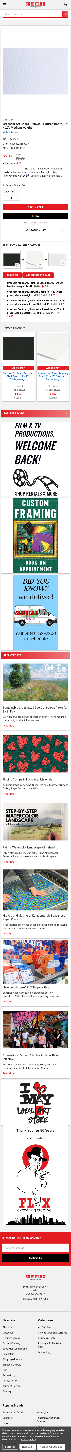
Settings (10, 1447)
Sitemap (7, 1391)
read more (8, 725)
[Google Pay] (35, 216)
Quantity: (9, 191)
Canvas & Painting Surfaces (52, 1332)
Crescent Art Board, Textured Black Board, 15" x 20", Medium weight (18, 376)
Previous (4, 367)
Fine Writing (44, 1352)
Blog (5, 1370)
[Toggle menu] (4, 4)
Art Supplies (44, 1327)
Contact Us (8, 1354)
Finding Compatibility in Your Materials (27, 779)
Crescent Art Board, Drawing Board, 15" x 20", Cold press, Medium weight (53, 376)
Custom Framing (11, 1343)
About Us (7, 1327)
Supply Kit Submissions (15, 1348)
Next (67, 367)
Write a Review (10, 132)
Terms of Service (11, 1386)
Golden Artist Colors (13, 1412)
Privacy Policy (10, 1380)
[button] (35, 1183)
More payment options (35, 222)
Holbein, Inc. (43, 1412)
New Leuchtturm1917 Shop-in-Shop (26, 987)
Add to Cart (18, 368)
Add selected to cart (38, 275)
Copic (5, 1423)
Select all (12, 275)
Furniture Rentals (11, 1338)
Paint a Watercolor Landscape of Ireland (29, 847)
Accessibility (9, 1375)
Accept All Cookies (51, 1447)
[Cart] (66, 4)
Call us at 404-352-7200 (35, 1299)
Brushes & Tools (46, 1338)
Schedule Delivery (12, 1364)
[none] (35, 71)
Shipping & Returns (12, 1359)
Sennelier (8, 1418)
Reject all (27, 1447)
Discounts (8, 1332)
